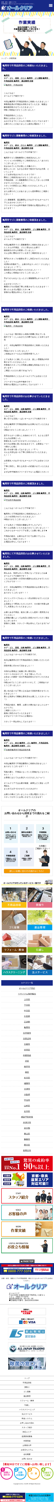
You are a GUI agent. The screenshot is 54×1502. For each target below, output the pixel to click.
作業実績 (27, 1055)
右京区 (27, 1078)
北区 (27, 1061)
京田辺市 (27, 1039)
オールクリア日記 (27, 988)
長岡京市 (27, 1150)
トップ (4, 58)
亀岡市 (7, 75)
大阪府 (27, 1095)
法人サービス (27, 1414)
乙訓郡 (27, 1022)
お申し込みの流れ (27, 1423)
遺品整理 (27, 1396)
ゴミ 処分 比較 (17, 229)
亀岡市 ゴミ (25, 743)
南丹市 (27, 1067)
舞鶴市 (27, 1139)
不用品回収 (27, 1383)
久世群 (27, 1016)
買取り (27, 1387)
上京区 (27, 999)
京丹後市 (27, 1033)
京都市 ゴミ (25, 746)
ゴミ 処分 (14, 743)
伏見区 (27, 1050)
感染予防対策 (27, 1117)
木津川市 (27, 1122)
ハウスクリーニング (27, 1410)
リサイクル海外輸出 (27, 994)
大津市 (27, 1089)
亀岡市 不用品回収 (39, 743)
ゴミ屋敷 (27, 1392)
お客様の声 (27, 1445)
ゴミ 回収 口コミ (18, 78)
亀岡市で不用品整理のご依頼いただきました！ (26, 733)
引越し (27, 1405)
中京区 (27, 1011)
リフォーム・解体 (27, 1401)
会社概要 (27, 1454)
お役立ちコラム (27, 1450)
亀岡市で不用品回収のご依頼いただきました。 (26, 309)
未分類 (27, 1128)
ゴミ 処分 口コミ (18, 145)
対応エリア (27, 1432)
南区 (27, 1072)
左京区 (27, 1111)
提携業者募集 (27, 1436)
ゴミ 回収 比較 (17, 409)
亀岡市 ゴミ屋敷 (34, 78)
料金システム (27, 1418)
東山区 (27, 1134)
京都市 (27, 1044)
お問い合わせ (27, 1459)
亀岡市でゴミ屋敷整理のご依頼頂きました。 (25, 135)
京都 (31, 81)
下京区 (27, 1005)
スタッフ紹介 (27, 1427)
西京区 (27, 1145)
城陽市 (27, 1083)
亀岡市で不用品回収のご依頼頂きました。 (24, 483)
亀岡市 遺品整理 (21, 81)
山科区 (27, 1106)
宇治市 (27, 1100)
